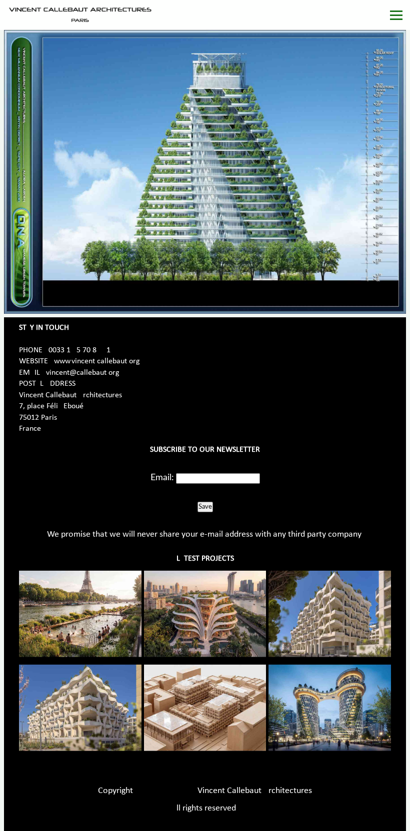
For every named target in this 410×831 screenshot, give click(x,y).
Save (205, 506)
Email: (162, 477)
